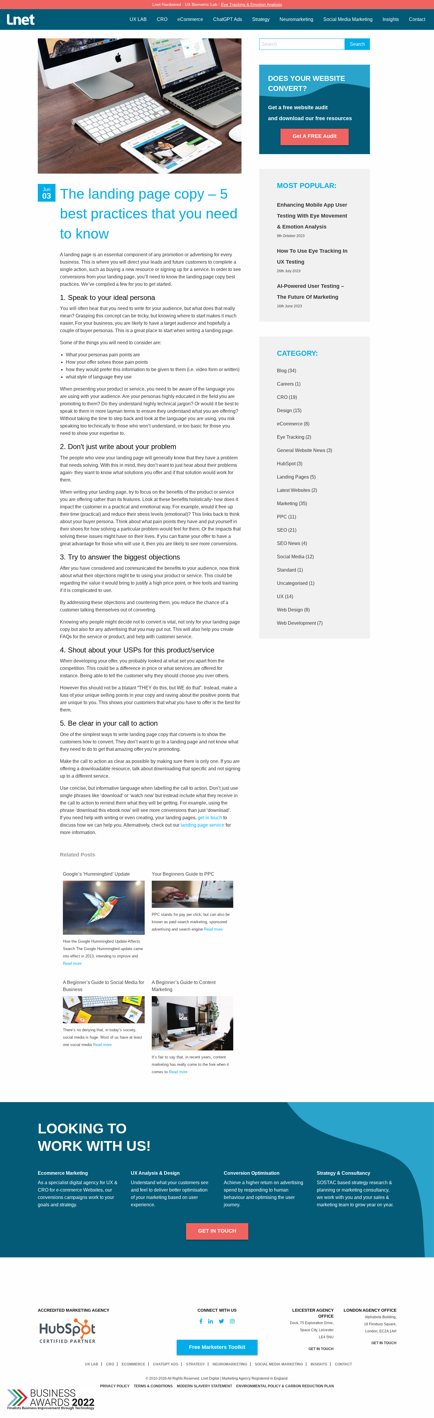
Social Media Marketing (279, 1364)
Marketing (287, 503)
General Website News (301, 450)
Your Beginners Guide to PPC (183, 874)
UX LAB (91, 1364)
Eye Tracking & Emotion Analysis (251, 4)
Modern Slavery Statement (204, 1386)
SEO (282, 530)
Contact (343, 1364)
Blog (282, 370)
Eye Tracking (290, 437)
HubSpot (286, 463)
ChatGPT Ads (165, 1364)
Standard (286, 569)
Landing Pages (293, 476)
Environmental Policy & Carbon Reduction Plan (285, 1386)
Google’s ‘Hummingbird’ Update (96, 874)
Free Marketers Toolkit (217, 1347)
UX (280, 596)
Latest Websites (293, 490)
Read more (72, 963)
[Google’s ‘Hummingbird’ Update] (103, 907)
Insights (319, 1364)
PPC (282, 516)
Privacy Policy (115, 1386)
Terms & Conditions (153, 1386)
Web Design (290, 609)
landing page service (202, 825)
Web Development (296, 623)
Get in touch (217, 1231)
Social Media (290, 556)
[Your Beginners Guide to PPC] (192, 893)
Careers (285, 383)
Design (284, 410)
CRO (282, 397)
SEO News (288, 543)
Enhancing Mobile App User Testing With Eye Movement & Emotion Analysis (312, 216)
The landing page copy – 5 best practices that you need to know (149, 213)
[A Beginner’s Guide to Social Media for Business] (103, 1009)
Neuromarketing (230, 1364)
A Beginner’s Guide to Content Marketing (184, 986)
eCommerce (290, 423)
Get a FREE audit (315, 136)
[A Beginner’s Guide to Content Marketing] (192, 1022)
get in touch (210, 817)
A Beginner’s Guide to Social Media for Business (103, 986)
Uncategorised (292, 583)
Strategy (195, 1364)
